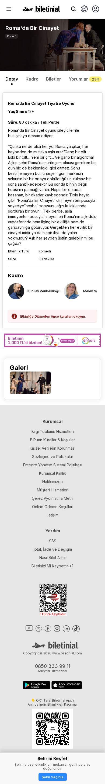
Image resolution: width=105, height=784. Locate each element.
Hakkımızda (52, 481)
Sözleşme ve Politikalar (52, 456)
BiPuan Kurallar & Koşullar (52, 440)
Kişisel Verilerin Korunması (52, 448)
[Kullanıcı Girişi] (95, 9)
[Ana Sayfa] (41, 10)
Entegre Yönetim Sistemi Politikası (52, 465)
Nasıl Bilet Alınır (52, 557)
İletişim (52, 515)
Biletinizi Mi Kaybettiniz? (53, 566)
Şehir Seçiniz (53, 777)
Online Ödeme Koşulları (52, 506)
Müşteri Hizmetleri (52, 490)
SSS (52, 541)
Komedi (11, 36)
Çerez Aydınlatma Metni (53, 498)
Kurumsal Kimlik (52, 473)
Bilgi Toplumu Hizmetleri (53, 431)
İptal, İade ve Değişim (52, 549)
